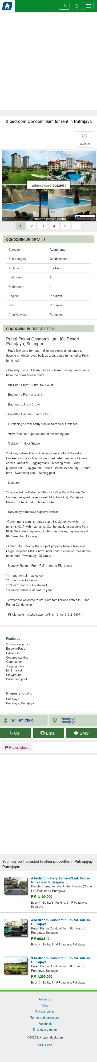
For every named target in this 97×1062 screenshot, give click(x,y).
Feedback (45, 1023)
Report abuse (18, 747)
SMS (83, 733)
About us (45, 999)
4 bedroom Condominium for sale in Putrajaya (60, 922)
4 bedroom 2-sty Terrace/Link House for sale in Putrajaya (60, 880)
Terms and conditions (45, 1017)
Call (17, 733)
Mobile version (46, 1029)
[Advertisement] (48, 61)
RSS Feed (45, 1044)
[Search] (64, 6)
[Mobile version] (76, 6)
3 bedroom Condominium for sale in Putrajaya (60, 960)
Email (51, 733)
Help (45, 1005)
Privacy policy (45, 1011)
